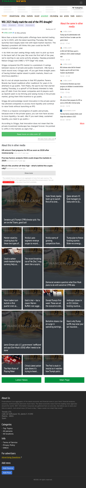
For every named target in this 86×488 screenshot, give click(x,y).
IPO (5, 25)
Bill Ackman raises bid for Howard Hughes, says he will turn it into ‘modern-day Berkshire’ (70, 70)
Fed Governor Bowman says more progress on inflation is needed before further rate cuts (71, 86)
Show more (29, 173)
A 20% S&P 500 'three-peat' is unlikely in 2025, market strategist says (70, 53)
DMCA (6, 448)
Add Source (8, 468)
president (44, 16)
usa (61, 16)
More (82, 123)
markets (30, 16)
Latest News (21, 380)
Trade (21, 25)
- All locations (7, 434)
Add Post (7, 473)
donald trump (14, 16)
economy (79, 16)
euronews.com (69, 110)
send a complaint (8, 182)
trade (72, 16)
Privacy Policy (9, 445)
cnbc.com (67, 31)
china (23, 16)
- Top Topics (7, 428)
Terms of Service (10, 442)
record (36, 16)
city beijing (54, 16)
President (30, 25)
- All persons (7, 431)
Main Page (65, 380)
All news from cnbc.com (46, 139)
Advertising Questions (11, 457)
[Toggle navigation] (81, 3)
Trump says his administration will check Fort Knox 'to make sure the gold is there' (70, 37)
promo (66, 16)
